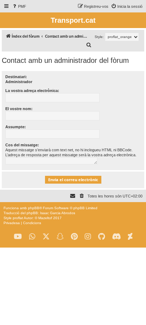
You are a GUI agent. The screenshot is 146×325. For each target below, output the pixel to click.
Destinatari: (16, 77)
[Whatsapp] (32, 236)
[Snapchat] (60, 236)
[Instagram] (88, 236)
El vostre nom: (19, 109)
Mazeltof (45, 218)
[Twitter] (46, 236)
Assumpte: (15, 127)
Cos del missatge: (22, 145)
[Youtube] (18, 236)
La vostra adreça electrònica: (32, 90)
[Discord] (116, 236)
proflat (18, 218)
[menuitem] (19, 6)
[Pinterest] (74, 236)
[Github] (101, 236)
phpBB (33, 208)
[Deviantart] (130, 236)
